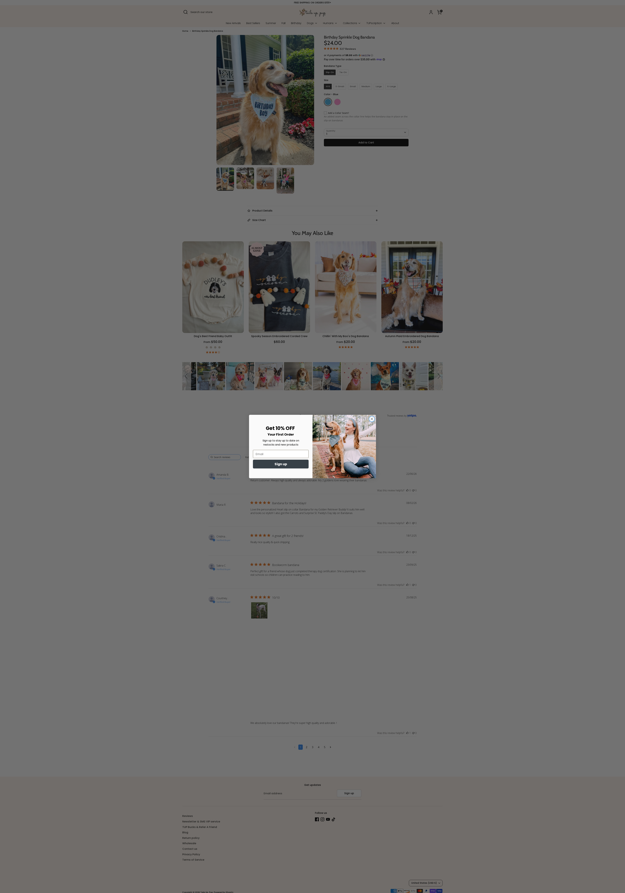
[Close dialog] (372, 419)
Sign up (281, 464)
